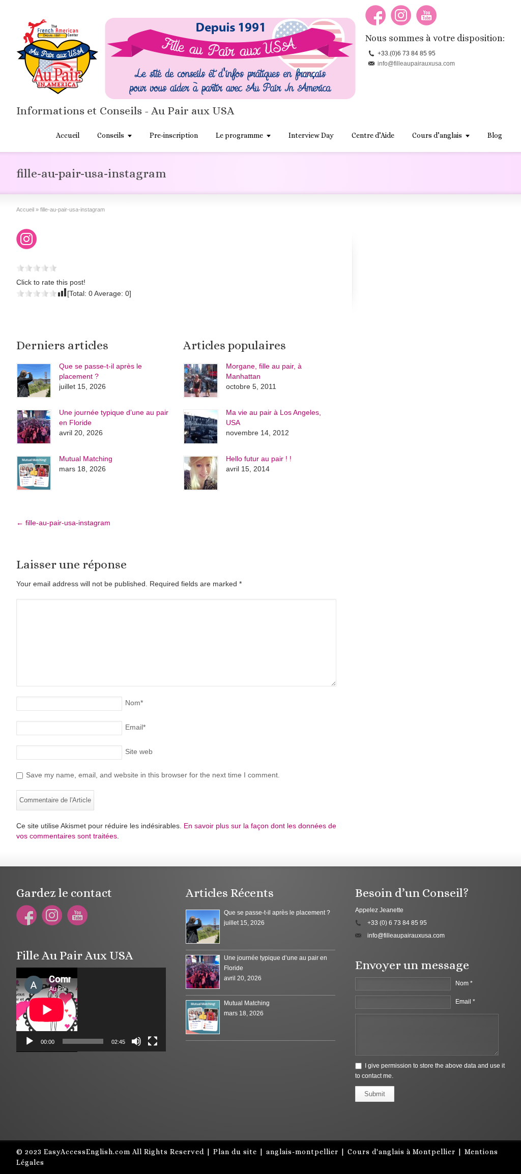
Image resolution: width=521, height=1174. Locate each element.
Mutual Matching (85, 459)
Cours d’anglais (437, 135)
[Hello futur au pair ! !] (200, 473)
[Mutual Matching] (33, 473)
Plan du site (235, 1152)
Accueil (67, 135)
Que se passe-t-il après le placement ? (277, 912)
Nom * (464, 983)
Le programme (239, 135)
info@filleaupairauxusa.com (416, 63)
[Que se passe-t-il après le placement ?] (33, 380)
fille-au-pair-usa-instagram (63, 523)
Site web (139, 751)
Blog (494, 135)
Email (135, 727)
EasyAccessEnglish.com (87, 1152)
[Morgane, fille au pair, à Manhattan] (200, 380)
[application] (91, 1010)
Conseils (110, 135)
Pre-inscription (174, 135)
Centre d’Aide (373, 135)
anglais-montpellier (302, 1152)
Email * (465, 1001)
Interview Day (311, 135)
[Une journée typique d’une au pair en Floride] (33, 426)
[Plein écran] (153, 1041)
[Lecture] (29, 1041)
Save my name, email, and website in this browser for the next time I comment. (153, 775)
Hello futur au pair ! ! (259, 459)
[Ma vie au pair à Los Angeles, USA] (200, 426)
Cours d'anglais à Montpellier (401, 1152)
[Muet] (136, 1041)
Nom (134, 703)
